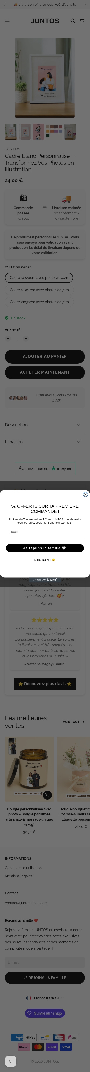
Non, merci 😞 (44, 559)
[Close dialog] (85, 494)
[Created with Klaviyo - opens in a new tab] (45, 579)
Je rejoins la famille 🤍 (45, 548)
